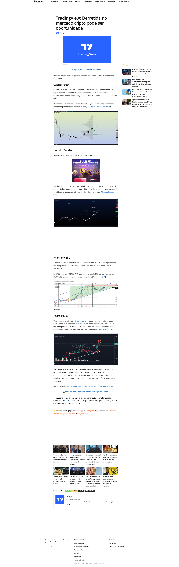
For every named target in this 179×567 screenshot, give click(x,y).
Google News (82, 413)
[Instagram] (44, 546)
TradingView (63, 33)
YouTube (71, 413)
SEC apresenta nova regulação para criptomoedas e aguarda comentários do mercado (77, 459)
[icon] (143, 2)
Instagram (64, 413)
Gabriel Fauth (72, 386)
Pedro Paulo (109, 386)
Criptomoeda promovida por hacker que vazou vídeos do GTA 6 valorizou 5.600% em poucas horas (93, 459)
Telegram (90, 410)
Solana (73, 155)
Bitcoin (75, 490)
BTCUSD (81, 490)
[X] (69, 504)
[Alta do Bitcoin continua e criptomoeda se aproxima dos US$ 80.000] (61, 471)
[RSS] (48, 546)
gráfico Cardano (80, 321)
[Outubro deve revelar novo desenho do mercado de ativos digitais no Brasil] (77, 471)
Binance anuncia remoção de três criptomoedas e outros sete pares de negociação (110, 481)
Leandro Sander (84, 386)
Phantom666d (96, 386)
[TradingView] (58, 33)
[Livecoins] (39, 1)
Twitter (56, 413)
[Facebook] (67, 504)
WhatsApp (79, 410)
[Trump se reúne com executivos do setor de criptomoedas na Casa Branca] (61, 449)
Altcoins (68, 490)
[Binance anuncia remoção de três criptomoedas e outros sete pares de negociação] (110, 471)
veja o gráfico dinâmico (101, 107)
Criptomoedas (90, 490)
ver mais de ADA (106, 330)
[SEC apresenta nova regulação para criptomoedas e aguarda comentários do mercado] (77, 449)
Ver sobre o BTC (99, 277)
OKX (68, 400)
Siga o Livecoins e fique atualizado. (87, 69)
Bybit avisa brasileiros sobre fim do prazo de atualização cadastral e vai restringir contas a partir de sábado (93, 481)
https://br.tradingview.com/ (73, 499)
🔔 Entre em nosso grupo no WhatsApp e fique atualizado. (86, 392)
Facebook (112, 410)
